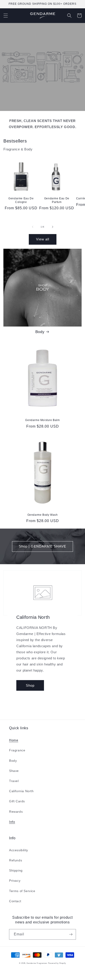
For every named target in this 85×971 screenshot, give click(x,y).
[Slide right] (53, 227)
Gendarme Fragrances (37, 963)
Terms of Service (22, 891)
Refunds (15, 860)
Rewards (16, 811)
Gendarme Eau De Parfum (56, 200)
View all (42, 239)
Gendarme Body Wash (42, 514)
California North (21, 791)
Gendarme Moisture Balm (42, 420)
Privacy (14, 880)
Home (13, 740)
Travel (14, 781)
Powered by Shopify (57, 963)
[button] (6, 16)
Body (39, 332)
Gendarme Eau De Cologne (21, 200)
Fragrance (17, 750)
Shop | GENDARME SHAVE (42, 546)
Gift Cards (17, 801)
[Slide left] (33, 227)
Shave (14, 771)
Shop (30, 685)
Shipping (16, 870)
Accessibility (18, 850)
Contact (15, 901)
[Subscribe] (71, 934)
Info (12, 822)
